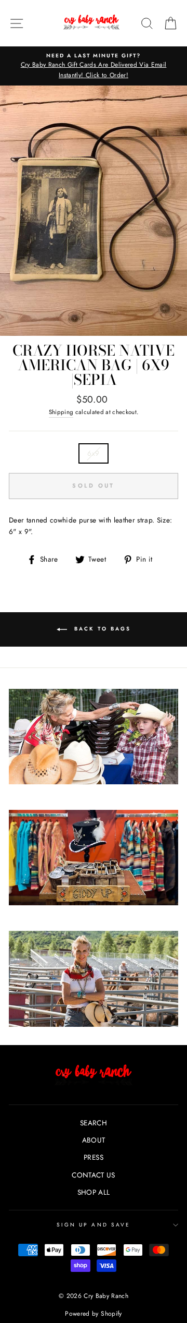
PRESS (93, 1157)
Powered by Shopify (93, 1313)
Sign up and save (93, 1225)
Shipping (61, 412)
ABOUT (93, 1140)
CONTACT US (93, 1175)
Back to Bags (101, 629)
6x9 (93, 453)
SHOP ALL (93, 1192)
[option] (93, 66)
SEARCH (93, 1123)
